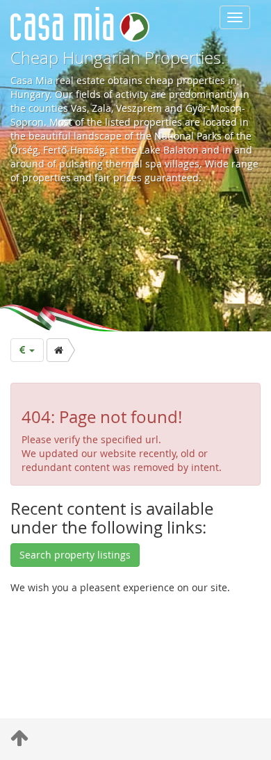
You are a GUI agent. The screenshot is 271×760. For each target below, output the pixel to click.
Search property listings (75, 554)
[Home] (57, 350)
